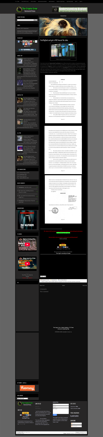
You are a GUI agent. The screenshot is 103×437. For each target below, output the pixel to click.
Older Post (85, 285)
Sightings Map (70, 1)
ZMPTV (81, 1)
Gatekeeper (22, 174)
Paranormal (25, 28)
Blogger (22, 433)
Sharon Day (22, 176)
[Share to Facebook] (45, 276)
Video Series (33, 1)
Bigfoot (18, 28)
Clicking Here (21, 424)
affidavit (46, 281)
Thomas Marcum (23, 172)
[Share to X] (44, 276)
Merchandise (51, 1)
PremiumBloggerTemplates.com (80, 433)
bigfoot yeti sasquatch (58, 281)
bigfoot (53, 281)
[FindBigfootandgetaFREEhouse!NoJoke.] (54, 40)
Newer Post (42, 285)
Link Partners (38, 408)
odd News (74, 281)
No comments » (54, 280)
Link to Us (37, 406)
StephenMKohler (23, 178)
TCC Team (17, 1)
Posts (73, 423)
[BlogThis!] (42, 276)
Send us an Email (63, 238)
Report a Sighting (60, 1)
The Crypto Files (25, 1)
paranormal (78, 281)
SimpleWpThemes (83, 432)
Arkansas (50, 281)
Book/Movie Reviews (42, 1)
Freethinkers (69, 281)
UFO (22, 28)
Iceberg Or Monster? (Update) (29, 146)
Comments (74, 426)
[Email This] (41, 276)
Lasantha (72, 433)
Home (63, 285)
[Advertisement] (63, 336)
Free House (65, 281)
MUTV (76, 1)
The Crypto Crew (26, 432)
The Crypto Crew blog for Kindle (63, 253)
